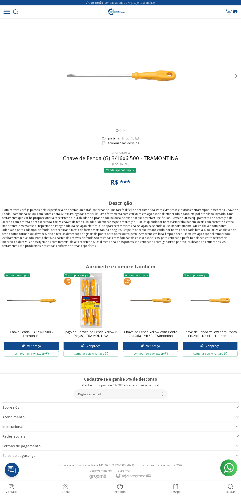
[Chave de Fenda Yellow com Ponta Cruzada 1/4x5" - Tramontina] (150, 315)
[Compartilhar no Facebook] (123, 138)
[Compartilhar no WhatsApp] (127, 138)
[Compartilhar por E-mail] (137, 138)
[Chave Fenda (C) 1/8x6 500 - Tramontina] (31, 315)
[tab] (117, 130)
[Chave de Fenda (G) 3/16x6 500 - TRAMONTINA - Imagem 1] (120, 76)
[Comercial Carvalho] (116, 11)
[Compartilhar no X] (132, 138)
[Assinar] (163, 394)
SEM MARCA (120, 153)
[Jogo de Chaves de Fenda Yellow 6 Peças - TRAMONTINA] (91, 315)
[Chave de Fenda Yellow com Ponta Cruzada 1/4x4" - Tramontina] (210, 315)
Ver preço (34, 346)
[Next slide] (236, 76)
